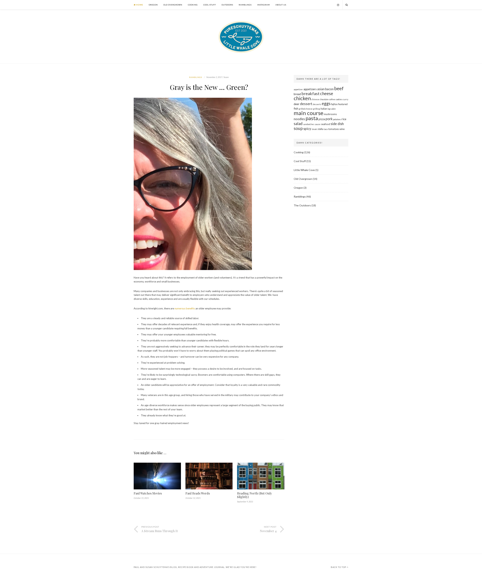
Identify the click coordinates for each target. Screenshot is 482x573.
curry (345, 99)
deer (296, 104)
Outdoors (227, 5)
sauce (317, 124)
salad (298, 123)
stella (320, 128)
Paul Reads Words (197, 493)
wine (342, 128)
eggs (326, 103)
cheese (326, 93)
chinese (315, 99)
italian (323, 108)
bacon (329, 89)
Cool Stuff (209, 5)
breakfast (310, 93)
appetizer (298, 89)
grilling (316, 109)
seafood (325, 124)
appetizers (310, 89)
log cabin (332, 109)
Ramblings (245, 5)
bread (297, 94)
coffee (332, 99)
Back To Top (339, 567)
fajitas (334, 104)
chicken (302, 98)
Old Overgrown (172, 5)
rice (344, 119)
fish (296, 108)
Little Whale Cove (304, 170)
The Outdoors (302, 205)
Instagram (263, 5)
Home (139, 5)
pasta (312, 118)
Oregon (153, 5)
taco (326, 129)
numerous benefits (185, 308)
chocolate (324, 99)
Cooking (193, 5)
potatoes (337, 119)
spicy (307, 129)
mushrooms (330, 114)
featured (343, 104)
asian (321, 89)
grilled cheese (306, 109)
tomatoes (333, 128)
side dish (337, 124)
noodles (299, 119)
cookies (339, 99)
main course (308, 113)
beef (339, 88)
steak (314, 129)
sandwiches (308, 124)
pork (329, 119)
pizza (322, 119)
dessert (306, 103)
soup (298, 128)
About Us (280, 5)
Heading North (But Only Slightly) (254, 495)
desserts (317, 104)
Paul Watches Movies (148, 493)
